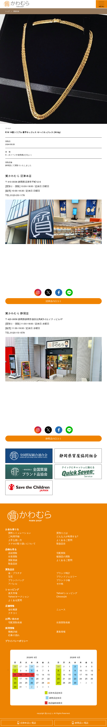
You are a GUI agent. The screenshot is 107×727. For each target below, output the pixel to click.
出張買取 (12, 556)
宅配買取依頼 (15, 622)
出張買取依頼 (63, 622)
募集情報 (60, 631)
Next (99, 670)
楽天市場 (12, 593)
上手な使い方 (15, 540)
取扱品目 (60, 543)
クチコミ (12, 613)
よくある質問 (15, 600)
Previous (8, 670)
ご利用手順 (14, 536)
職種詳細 (12, 631)
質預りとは (62, 532)
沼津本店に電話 (28, 722)
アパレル (12, 583)
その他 (59, 583)
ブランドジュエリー (66, 576)
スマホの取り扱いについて (22, 543)
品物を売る (11, 549)
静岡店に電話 (81, 722)
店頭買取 (12, 553)
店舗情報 (9, 605)
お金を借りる (12, 529)
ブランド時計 (63, 573)
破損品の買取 (63, 556)
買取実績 (16, 11)
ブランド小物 (63, 580)
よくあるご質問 (64, 540)
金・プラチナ (15, 573)
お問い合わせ (12, 618)
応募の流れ (14, 635)
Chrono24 (61, 596)
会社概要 (12, 609)
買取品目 (9, 569)
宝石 (10, 576)
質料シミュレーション (19, 532)
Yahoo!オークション (18, 596)
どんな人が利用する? (67, 536)
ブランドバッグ (16, 580)
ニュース (60, 609)
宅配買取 (60, 553)
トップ (7, 11)
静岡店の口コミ (53, 438)
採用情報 (9, 628)
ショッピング (12, 589)
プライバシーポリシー (16, 640)
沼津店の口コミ (53, 301)
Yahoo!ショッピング (66, 593)
